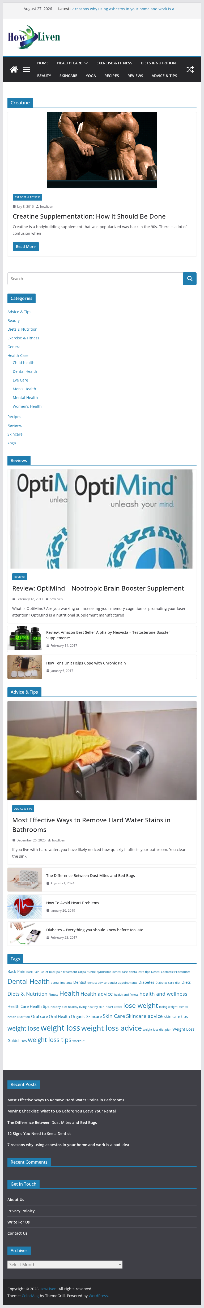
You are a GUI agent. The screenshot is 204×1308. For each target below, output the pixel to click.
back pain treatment (63, 972)
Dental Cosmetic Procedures (170, 972)
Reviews (135, 75)
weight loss (60, 1027)
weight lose (23, 1028)
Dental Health (25, 371)
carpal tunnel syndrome (94, 972)
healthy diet (58, 1007)
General (14, 346)
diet (177, 983)
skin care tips (176, 1016)
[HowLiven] (13, 69)
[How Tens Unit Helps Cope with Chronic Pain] (24, 667)
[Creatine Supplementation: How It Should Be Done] (102, 150)
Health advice (96, 993)
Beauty (44, 75)
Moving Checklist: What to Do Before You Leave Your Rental (61, 1111)
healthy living (77, 1007)
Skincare (68, 75)
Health (69, 992)
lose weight (140, 1005)
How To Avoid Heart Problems (72, 902)
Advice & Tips (164, 75)
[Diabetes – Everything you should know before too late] (24, 934)
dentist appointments (122, 983)
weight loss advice (111, 1028)
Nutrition (23, 1017)
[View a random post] (190, 69)
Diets (186, 982)
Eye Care (20, 380)
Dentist (79, 982)
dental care (120, 972)
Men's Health (24, 388)
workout (78, 1041)
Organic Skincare (86, 1016)
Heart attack (113, 1007)
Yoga (91, 75)
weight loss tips (49, 1040)
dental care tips (139, 972)
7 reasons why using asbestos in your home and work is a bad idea (68, 1144)
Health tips (39, 1006)
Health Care (69, 62)
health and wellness (163, 993)
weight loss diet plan (157, 1029)
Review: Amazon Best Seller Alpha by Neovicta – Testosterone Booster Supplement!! (108, 635)
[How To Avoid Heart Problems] (24, 907)
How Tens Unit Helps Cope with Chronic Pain (86, 663)
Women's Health (27, 406)
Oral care (39, 1016)
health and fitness (126, 994)
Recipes (111, 75)
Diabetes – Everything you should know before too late (94, 929)
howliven (46, 206)
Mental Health (25, 397)
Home (43, 62)
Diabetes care (164, 983)
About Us (15, 1199)
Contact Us (17, 1233)
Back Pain (16, 971)
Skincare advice (144, 1015)
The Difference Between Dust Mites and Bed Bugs (90, 875)
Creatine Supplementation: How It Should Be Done (89, 216)
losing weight (168, 1007)
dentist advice (97, 983)
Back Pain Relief (37, 972)
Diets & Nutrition (158, 62)
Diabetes (146, 982)
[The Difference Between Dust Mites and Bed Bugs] (24, 880)
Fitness (53, 994)
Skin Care (114, 1015)
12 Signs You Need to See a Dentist (103, 8)
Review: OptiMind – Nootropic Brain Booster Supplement (98, 588)
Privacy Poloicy (21, 1210)
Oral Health (59, 1016)
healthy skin (96, 1007)
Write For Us (18, 1222)
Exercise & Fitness (114, 62)
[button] (85, 63)
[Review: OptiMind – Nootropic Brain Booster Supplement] (102, 519)
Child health (24, 362)
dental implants (61, 983)
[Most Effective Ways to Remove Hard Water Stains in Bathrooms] (102, 750)
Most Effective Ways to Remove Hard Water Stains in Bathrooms (91, 824)
